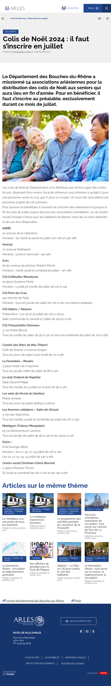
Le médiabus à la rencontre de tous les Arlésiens (13, 521)
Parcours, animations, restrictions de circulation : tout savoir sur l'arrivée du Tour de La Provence (96, 523)
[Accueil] (2, 18)
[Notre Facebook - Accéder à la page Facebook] (81, 631)
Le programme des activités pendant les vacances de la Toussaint (69, 523)
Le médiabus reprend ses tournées (38, 519)
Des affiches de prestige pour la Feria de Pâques (39, 566)
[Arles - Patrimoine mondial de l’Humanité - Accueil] (29, 621)
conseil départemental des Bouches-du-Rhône (35, 600)
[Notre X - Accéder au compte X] (93, 631)
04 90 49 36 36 (24, 643)
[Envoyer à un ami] (99, 18)
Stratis (103, 673)
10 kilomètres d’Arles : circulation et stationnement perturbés (13, 570)
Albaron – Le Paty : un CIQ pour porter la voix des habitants (68, 570)
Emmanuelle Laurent (21, 52)
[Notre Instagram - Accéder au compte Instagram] (87, 631)
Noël (78, 600)
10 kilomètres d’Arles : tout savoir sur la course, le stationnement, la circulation (96, 571)
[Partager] (107, 18)
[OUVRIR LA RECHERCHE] (106, 8)
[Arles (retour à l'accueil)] (30, 8)
